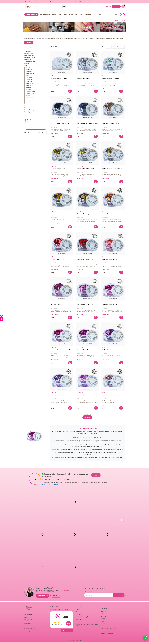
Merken (54, 14)
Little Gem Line (29, 97)
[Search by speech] (64, 6)
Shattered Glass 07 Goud (58, 168)
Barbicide (103, 616)
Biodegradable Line (30, 101)
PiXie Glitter (28, 95)
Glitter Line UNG (29, 83)
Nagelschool (78, 14)
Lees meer (29, 42)
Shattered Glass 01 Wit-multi (59, 78)
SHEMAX (103, 611)
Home (25, 35)
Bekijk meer (68, 631)
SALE (59, 14)
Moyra (102, 621)
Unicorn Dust (29, 75)
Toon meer (87, 417)
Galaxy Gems (29, 81)
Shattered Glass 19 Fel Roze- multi (60, 350)
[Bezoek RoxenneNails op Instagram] (122, 20)
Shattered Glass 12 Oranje (109, 214)
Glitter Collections (30, 73)
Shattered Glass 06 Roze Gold (110, 123)
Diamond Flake (29, 77)
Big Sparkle (28, 67)
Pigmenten (27, 103)
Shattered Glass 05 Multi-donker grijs (87, 123)
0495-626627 (50, 591)
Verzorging (27, 112)
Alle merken (29, 120)
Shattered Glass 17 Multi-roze (85, 304)
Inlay (27, 99)
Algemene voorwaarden (81, 612)
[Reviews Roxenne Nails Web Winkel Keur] (123, 14)
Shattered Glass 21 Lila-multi (110, 350)
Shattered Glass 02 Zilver (84, 78)
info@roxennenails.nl (41, 591)
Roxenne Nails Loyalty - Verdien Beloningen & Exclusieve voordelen (87, 625)
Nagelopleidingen (113, 27)
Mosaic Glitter (29, 87)
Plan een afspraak (45, 14)
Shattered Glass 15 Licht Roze (110, 259)
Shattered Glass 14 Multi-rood (85, 259)
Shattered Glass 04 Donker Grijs (60, 123)
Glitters (39, 35)
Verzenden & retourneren (82, 619)
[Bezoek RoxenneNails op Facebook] (120, 20)
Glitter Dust (28, 85)
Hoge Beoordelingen (87, 27)
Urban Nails (32, 35)
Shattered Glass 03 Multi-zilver (111, 78)
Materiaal (26, 105)
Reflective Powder (30, 91)
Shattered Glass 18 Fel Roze (109, 304)
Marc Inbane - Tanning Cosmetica (109, 628)
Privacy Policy (79, 614)
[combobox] (50, 6)
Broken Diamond (30, 69)
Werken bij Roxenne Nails (107, 633)
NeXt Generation (30, 71)
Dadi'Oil (103, 613)
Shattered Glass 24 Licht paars (110, 395)
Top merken (62, 27)
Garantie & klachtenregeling (82, 617)
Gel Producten (27, 59)
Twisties (103, 623)
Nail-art (26, 107)
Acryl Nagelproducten (29, 61)
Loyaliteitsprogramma (36, 27)
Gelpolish (26, 63)
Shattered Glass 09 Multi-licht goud (112, 168)
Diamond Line (29, 79)
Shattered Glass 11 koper (83, 214)
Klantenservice (41, 595)
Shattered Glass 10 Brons (58, 214)
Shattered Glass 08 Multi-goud (85, 168)
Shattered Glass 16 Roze (57, 304)
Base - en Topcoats (29, 55)
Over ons (54, 595)
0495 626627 (27, 623)
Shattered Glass (46, 35)
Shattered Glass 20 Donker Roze (85, 350)
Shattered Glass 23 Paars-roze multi (87, 395)
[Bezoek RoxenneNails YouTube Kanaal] (124, 20)
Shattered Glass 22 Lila (57, 395)
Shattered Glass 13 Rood (57, 259)
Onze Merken (87, 14)
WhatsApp (65, 590)
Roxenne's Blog (98, 14)
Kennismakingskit (28, 53)
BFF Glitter (28, 89)
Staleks (103, 618)
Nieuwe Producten (68, 14)
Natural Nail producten (29, 57)
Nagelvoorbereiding (29, 109)
